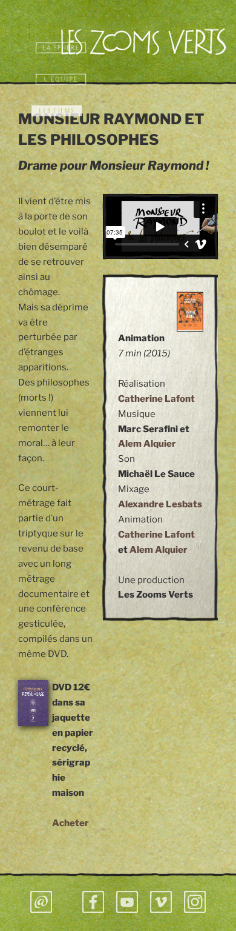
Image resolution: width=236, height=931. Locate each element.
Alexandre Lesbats (160, 504)
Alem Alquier (147, 443)
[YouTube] (127, 902)
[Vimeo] (161, 902)
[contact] (41, 902)
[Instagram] (195, 902)
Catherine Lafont (156, 398)
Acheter (70, 823)
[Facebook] (93, 902)
